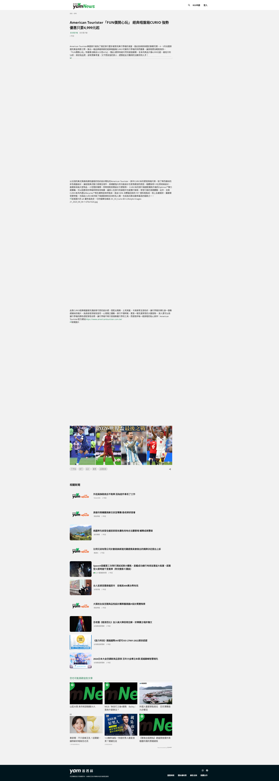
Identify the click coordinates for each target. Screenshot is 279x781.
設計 (87, 469)
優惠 (94, 469)
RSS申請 (196, 5)
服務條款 (170, 775)
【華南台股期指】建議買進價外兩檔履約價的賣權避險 (154, 740)
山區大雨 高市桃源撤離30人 (82, 706)
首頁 (71, 13)
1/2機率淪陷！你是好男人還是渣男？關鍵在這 (120, 740)
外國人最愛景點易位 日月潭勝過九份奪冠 (154, 708)
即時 (75, 13)
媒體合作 (204, 775)
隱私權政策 (182, 775)
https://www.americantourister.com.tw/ (104, 319)
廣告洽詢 (193, 775)
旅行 (81, 469)
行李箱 (73, 469)
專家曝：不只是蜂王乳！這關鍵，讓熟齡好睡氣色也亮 (85, 740)
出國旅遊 (103, 469)
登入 (206, 5)
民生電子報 (74, 33)
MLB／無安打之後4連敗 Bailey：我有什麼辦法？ (121, 708)
